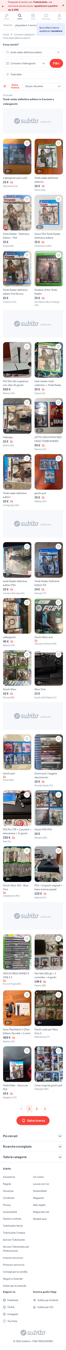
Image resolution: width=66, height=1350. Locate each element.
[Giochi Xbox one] (48, 622)
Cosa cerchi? (11, 44)
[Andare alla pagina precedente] (21, 1108)
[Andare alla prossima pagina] (45, 1108)
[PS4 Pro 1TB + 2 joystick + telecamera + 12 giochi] (17, 816)
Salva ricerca (15, 86)
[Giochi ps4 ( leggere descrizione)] (48, 760)
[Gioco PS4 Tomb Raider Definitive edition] (48, 221)
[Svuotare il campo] (58, 52)
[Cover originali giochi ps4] (48, 1072)
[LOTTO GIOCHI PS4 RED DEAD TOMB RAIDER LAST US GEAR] (48, 424)
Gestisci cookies (12, 1218)
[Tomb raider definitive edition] (17, 480)
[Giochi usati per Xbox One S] (48, 1016)
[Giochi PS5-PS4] (48, 816)
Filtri (56, 63)
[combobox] (33, 52)
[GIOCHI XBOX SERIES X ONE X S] (17, 960)
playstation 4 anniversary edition (33, 25)
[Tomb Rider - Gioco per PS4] (17, 1072)
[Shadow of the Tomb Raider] (48, 279)
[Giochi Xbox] (17, 674)
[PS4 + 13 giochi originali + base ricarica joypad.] (48, 872)
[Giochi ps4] (17, 760)
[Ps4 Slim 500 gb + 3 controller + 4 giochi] (48, 960)
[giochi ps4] (48, 480)
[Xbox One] (48, 674)
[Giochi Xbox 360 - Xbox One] (17, 872)
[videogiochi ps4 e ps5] (17, 165)
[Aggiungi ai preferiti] (27, 143)
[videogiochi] (17, 622)
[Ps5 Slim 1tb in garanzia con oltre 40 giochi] (17, 368)
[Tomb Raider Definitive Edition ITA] (48, 568)
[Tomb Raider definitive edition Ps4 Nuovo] (17, 279)
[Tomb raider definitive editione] (48, 165)
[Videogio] (17, 424)
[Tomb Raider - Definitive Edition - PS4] (17, 221)
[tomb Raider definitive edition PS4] (17, 568)
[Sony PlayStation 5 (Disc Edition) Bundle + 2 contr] (17, 1016)
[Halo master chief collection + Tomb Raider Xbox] (48, 368)
